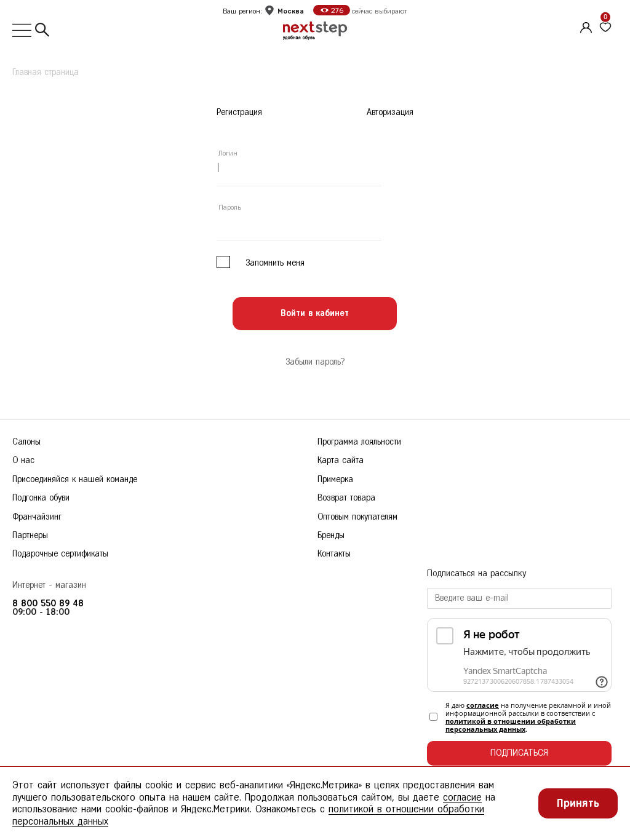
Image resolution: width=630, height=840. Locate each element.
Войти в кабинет (315, 313)
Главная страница (45, 72)
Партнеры (30, 535)
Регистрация (239, 112)
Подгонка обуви (41, 497)
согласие (482, 705)
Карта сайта (340, 460)
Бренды (331, 535)
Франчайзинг (37, 516)
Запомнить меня (275, 262)
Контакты (334, 553)
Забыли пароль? (315, 362)
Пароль (229, 207)
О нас (23, 460)
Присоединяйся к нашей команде (74, 479)
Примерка (335, 479)
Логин (227, 153)
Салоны (26, 441)
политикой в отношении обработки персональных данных (510, 725)
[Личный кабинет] (584, 26)
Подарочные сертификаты (60, 553)
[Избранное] (605, 28)
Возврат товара (346, 497)
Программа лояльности (359, 441)
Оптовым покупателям (357, 516)
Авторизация (390, 112)
